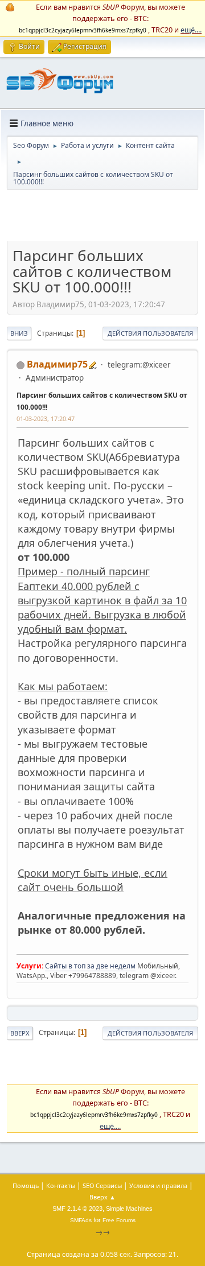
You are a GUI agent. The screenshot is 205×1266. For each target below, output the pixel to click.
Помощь (26, 1185)
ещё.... (191, 29)
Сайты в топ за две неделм (90, 966)
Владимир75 (57, 364)
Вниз (19, 333)
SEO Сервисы (102, 1185)
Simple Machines (129, 1208)
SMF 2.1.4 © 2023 (77, 1208)
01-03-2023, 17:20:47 (46, 418)
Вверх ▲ (102, 1197)
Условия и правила (158, 1185)
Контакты (60, 1185)
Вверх (20, 1033)
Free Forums (119, 1220)
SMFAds (81, 1220)
